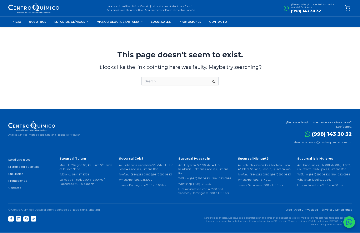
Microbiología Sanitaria (118, 21)
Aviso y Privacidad (306, 209)
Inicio (16, 21)
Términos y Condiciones (336, 209)
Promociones (190, 21)
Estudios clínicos (19, 159)
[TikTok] (33, 219)
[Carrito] (347, 8)
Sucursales (161, 21)
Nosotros (37, 21)
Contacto (218, 21)
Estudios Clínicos (70, 21)
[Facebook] (11, 219)
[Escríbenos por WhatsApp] (349, 222)
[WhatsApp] (26, 219)
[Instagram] (18, 219)
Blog (289, 209)
